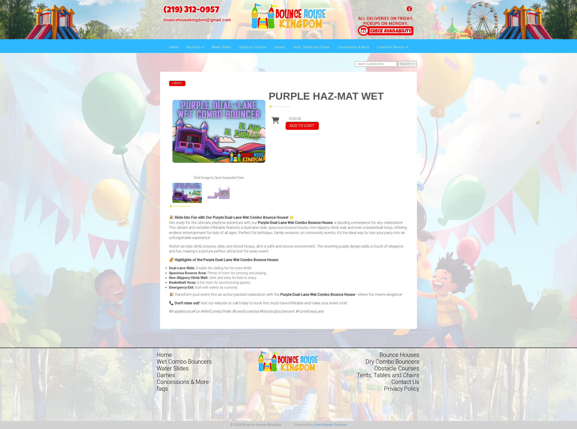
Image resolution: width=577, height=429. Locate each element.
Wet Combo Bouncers (184, 361)
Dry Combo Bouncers (392, 361)
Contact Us (405, 382)
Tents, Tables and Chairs (311, 47)
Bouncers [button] (194, 47)
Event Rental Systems (330, 425)
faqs (162, 388)
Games (279, 47)
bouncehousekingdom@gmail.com (197, 20)
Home (174, 47)
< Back (177, 83)
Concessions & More (353, 47)
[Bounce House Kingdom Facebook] (409, 10)
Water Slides (221, 47)
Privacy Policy (401, 388)
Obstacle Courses (252, 47)
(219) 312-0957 (191, 11)
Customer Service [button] (391, 47)
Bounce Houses (399, 354)
